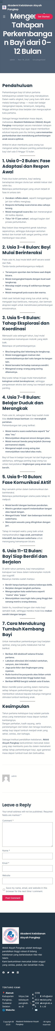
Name (6, 850)
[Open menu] (4, 16)
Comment (8, 820)
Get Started (44, 16)
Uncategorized (39, 60)
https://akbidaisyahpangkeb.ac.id (24, 1001)
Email (5, 863)
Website (6, 875)
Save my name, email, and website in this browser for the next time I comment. (26, 890)
